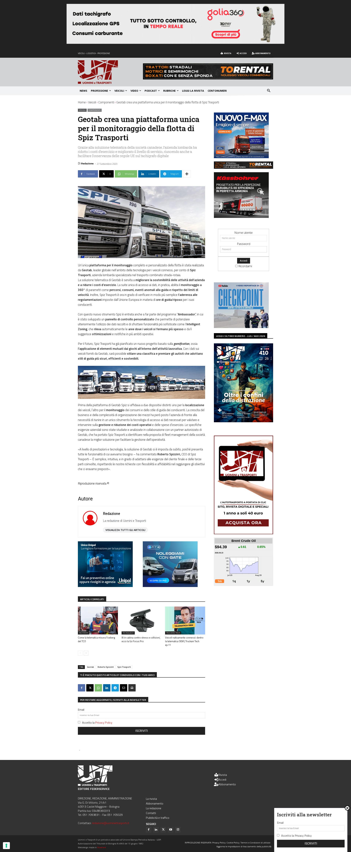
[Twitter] (163, 829)
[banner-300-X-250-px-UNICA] (105, 586)
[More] (187, 174)
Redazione (87, 163)
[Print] (132, 687)
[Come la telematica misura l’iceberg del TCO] (98, 620)
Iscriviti (141, 731)
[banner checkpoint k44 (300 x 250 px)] (241, 327)
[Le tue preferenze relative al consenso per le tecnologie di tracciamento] (6, 845)
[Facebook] (81, 687)
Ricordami (245, 266)
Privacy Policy (103, 722)
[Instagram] (178, 829)
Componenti (106, 102)
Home (82, 102)
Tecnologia (128, 633)
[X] (90, 687)
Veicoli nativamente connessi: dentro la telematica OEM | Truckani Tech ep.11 (184, 641)
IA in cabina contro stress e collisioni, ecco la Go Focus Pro (141, 639)
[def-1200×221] (175, 43)
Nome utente (243, 232)
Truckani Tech (173, 633)
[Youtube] (170, 829)
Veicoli (92, 102)
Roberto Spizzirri (106, 667)
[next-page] (86, 653)
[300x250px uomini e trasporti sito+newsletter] (241, 157)
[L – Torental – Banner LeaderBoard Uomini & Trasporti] (208, 78)
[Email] (123, 687)
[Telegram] (115, 687)
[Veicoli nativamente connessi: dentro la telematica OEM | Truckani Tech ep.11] (185, 620)
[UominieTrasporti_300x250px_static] (241, 217)
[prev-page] (80, 653)
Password (243, 244)
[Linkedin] (106, 687)
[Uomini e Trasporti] (110, 72)
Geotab (90, 667)
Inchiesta (83, 633)
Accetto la (97, 722)
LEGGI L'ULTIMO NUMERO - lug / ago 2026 (240, 336)
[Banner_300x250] (170, 586)
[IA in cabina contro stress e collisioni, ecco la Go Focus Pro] (142, 620)
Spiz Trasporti (124, 667)
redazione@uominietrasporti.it (110, 823)
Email (81, 709)
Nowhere (101, 847)
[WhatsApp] (98, 687)
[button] (268, 90)
